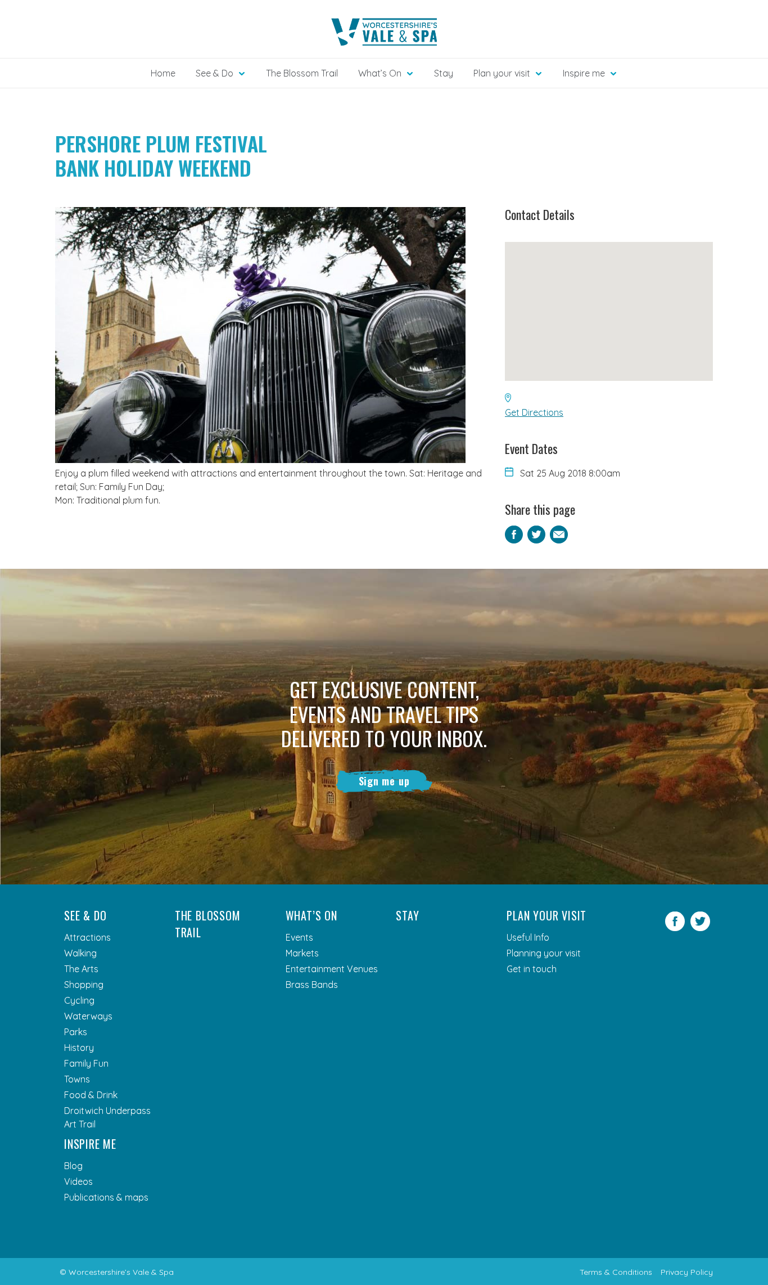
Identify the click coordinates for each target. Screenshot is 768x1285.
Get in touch (532, 968)
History (79, 1047)
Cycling (79, 1000)
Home (163, 73)
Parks (75, 1031)
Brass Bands (312, 984)
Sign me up (384, 781)
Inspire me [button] (584, 73)
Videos (78, 1181)
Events (299, 937)
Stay (443, 73)
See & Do (85, 915)
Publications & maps (106, 1197)
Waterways (88, 1016)
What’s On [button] (379, 73)
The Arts (81, 968)
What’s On (311, 915)
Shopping (83, 984)
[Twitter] (700, 927)
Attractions (87, 937)
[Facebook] (675, 927)
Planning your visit (544, 953)
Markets (302, 953)
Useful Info (528, 937)
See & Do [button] (214, 73)
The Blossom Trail (302, 73)
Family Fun (86, 1063)
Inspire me (90, 1143)
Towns (77, 1079)
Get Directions (534, 412)
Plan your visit (546, 915)
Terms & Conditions (616, 1272)
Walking (80, 953)
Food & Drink (91, 1094)
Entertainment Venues (332, 968)
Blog (73, 1165)
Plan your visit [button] (501, 73)
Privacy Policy (687, 1272)
